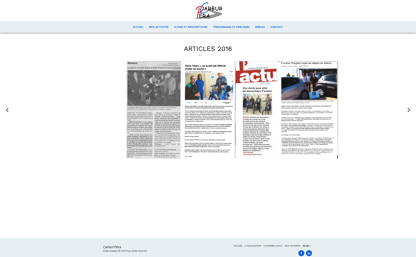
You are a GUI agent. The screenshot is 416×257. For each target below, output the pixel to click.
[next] (408, 110)
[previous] (7, 110)
